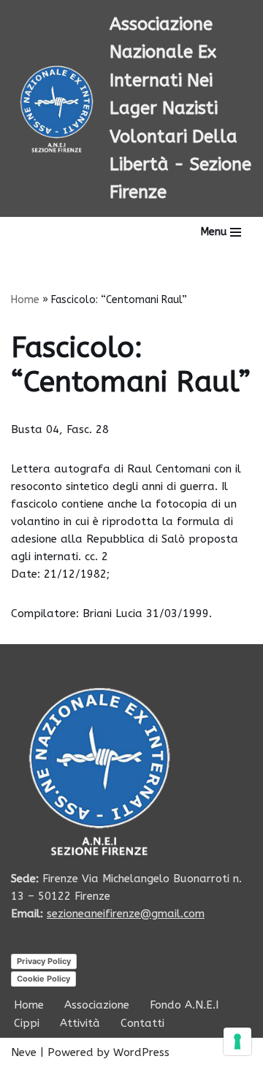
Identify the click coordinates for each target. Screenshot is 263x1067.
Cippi (26, 1023)
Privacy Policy (44, 961)
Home (25, 300)
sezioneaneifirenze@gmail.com (126, 913)
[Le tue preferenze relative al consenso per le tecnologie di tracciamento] (237, 1041)
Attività (80, 1023)
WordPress (141, 1052)
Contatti (142, 1023)
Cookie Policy (43, 979)
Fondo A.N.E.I (184, 1004)
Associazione (96, 1004)
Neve (24, 1052)
